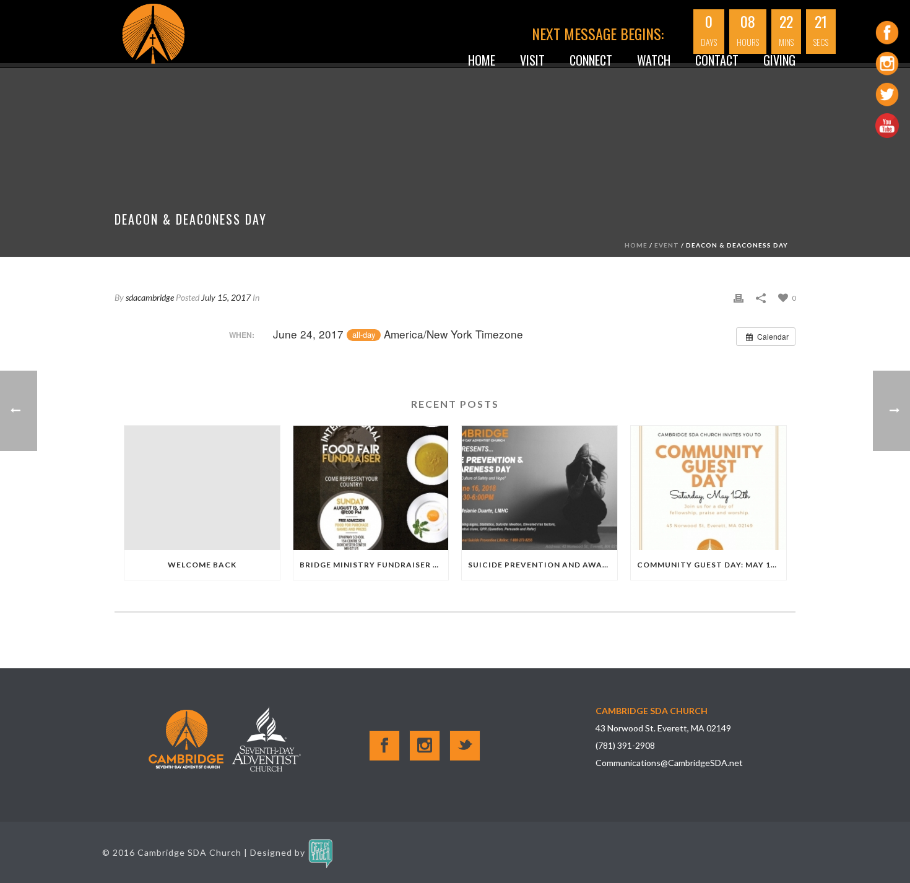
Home (481, 59)
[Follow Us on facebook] (384, 745)
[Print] (738, 297)
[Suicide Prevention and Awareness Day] (539, 488)
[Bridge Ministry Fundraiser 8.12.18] (371, 488)
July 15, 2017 (226, 297)
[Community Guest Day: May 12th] (708, 488)
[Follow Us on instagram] (424, 745)
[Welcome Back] (202, 488)
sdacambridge (150, 297)
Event (666, 245)
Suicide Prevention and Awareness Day (542, 564)
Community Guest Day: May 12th (711, 564)
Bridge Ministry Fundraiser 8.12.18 (374, 564)
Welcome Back (202, 564)
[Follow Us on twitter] (464, 745)
